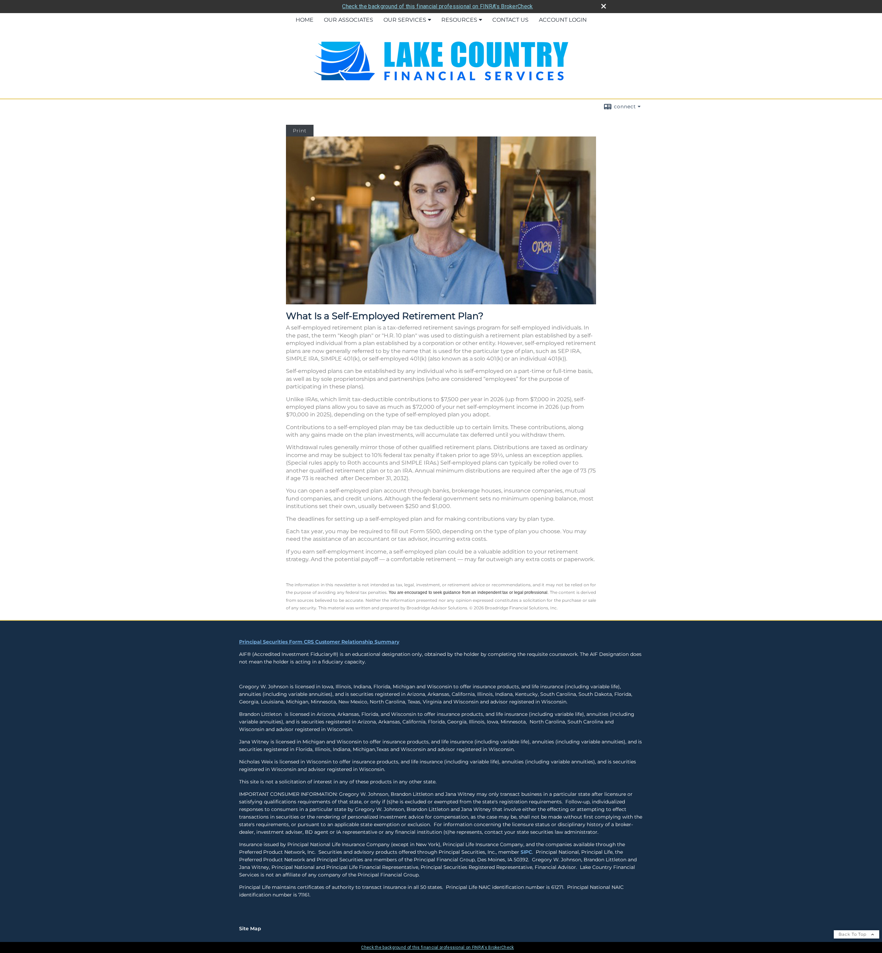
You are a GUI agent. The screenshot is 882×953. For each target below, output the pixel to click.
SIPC (526, 852)
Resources (459, 20)
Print (300, 131)
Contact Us (510, 20)
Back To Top (853, 934)
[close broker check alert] (603, 6)
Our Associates (348, 20)
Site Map (250, 928)
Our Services (404, 20)
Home (305, 20)
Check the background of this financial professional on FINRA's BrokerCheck (437, 6)
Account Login (563, 20)
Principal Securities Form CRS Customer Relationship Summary (319, 642)
